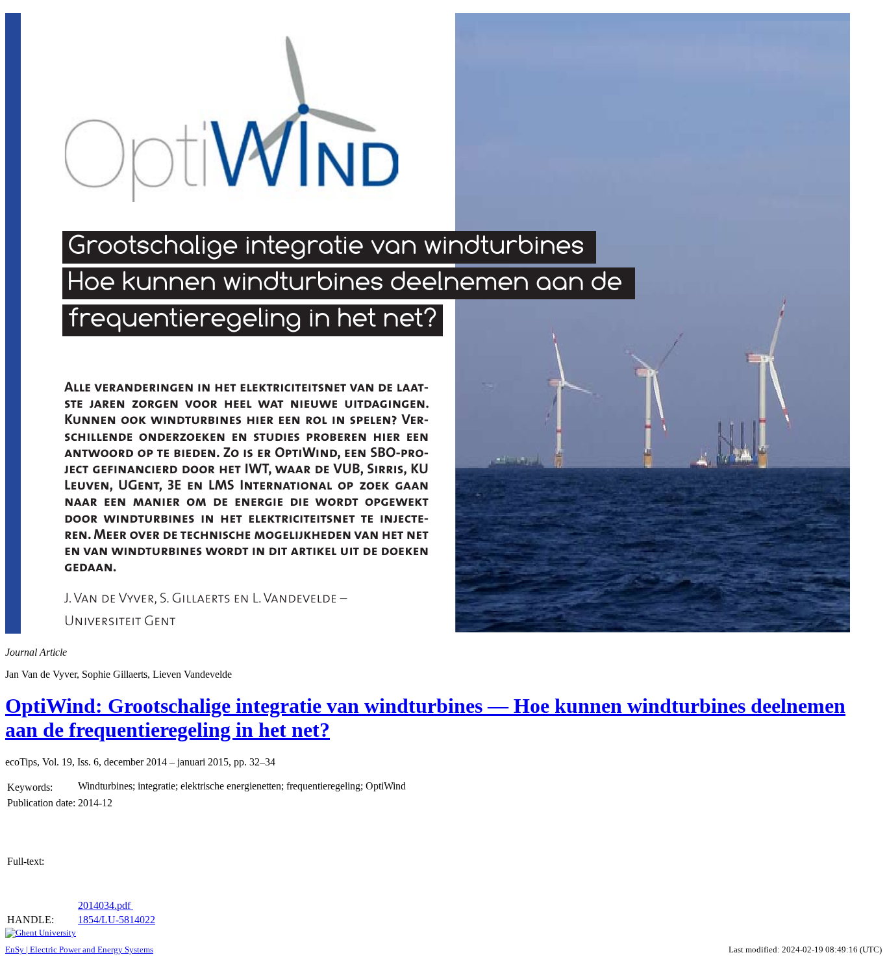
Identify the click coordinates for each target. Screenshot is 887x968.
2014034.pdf (105, 905)
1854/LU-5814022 (116, 919)
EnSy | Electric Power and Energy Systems (79, 949)
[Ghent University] (40, 932)
